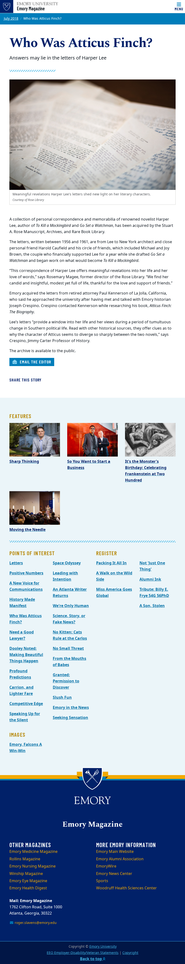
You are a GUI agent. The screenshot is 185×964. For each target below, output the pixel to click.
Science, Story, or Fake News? (69, 619)
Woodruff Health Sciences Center (126, 888)
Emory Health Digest (28, 888)
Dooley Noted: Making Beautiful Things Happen (26, 655)
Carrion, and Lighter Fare (21, 691)
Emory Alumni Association (120, 859)
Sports (102, 881)
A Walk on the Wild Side (114, 576)
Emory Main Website (115, 852)
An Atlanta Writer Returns (70, 593)
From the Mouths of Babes (69, 662)
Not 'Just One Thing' (152, 566)
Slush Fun (62, 697)
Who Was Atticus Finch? (25, 619)
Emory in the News (71, 708)
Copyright (130, 952)
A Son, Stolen (152, 606)
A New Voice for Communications (26, 586)
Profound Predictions (20, 674)
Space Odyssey (67, 563)
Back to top (91, 959)
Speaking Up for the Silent (24, 717)
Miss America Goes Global (114, 593)
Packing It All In (111, 563)
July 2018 (11, 18)
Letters (16, 563)
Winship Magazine (26, 874)
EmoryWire (106, 866)
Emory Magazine (31, 8)
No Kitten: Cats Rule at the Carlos (70, 635)
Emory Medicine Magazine (33, 852)
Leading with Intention (65, 576)
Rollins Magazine (24, 859)
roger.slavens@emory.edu (35, 922)
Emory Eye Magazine (28, 881)
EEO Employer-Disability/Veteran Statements (83, 952)
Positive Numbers (26, 573)
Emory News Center (114, 874)
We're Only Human (71, 606)
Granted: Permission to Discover (66, 681)
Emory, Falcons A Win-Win (25, 748)
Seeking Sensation (70, 718)
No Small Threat (68, 648)
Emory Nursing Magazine (32, 866)
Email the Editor (35, 361)
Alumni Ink (150, 579)
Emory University (103, 946)
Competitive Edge (26, 704)
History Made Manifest (22, 603)
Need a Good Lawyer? (21, 635)
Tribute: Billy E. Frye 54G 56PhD (154, 593)
